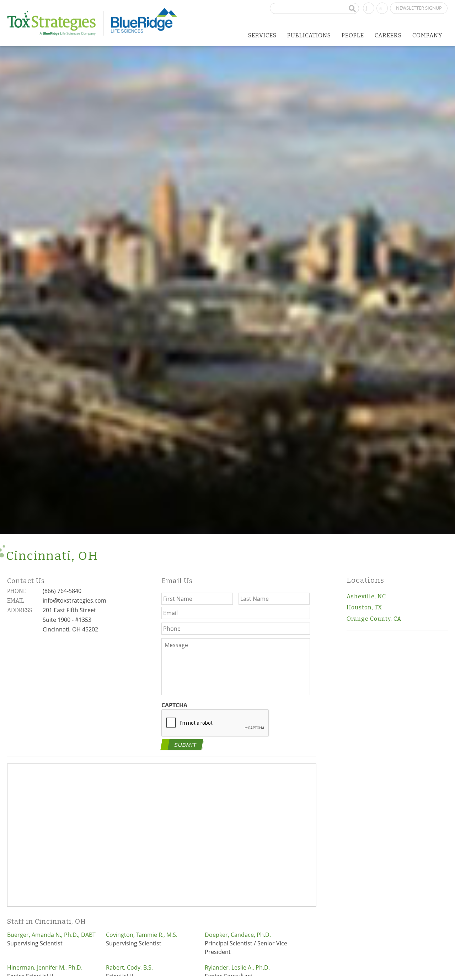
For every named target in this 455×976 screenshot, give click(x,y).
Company (427, 35)
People (353, 35)
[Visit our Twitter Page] (382, 7)
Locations (365, 580)
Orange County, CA (374, 618)
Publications (309, 35)
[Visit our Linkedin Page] (369, 7)
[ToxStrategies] (55, 23)
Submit (185, 745)
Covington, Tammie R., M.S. (141, 935)
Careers (388, 35)
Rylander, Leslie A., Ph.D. (237, 967)
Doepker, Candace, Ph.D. (238, 935)
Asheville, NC (366, 596)
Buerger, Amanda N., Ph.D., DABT (51, 935)
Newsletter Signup (419, 8)
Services (262, 35)
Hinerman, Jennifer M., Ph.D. (44, 967)
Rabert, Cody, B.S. (129, 967)
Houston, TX (364, 607)
